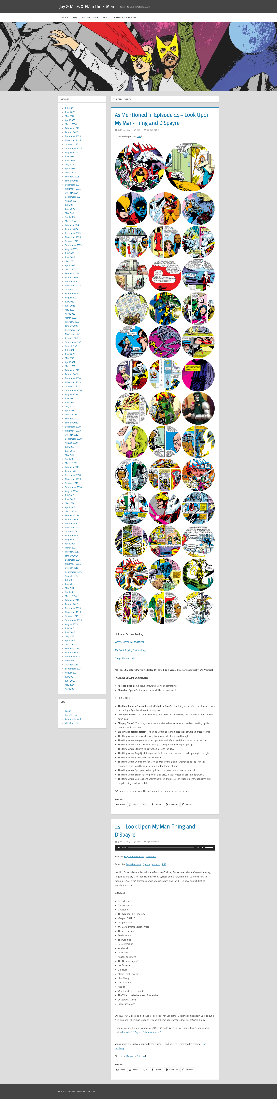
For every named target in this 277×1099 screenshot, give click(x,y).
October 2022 (71, 289)
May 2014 (69, 684)
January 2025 (71, 180)
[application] (165, 848)
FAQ (75, 17)
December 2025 (73, 136)
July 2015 (69, 628)
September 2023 (73, 245)
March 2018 (71, 511)
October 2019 (71, 434)
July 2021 (69, 350)
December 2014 (73, 656)
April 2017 (70, 543)
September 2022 (73, 293)
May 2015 (69, 636)
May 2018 (69, 503)
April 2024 (70, 216)
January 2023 (71, 277)
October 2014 (71, 664)
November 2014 (73, 660)
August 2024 (71, 200)
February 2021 (72, 370)
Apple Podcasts (133, 864)
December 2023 (73, 233)
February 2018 (72, 515)
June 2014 (70, 680)
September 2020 (73, 390)
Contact (64, 17)
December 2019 (73, 426)
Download (151, 856)
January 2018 (71, 519)
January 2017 (71, 555)
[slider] (209, 847)
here (139, 136)
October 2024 (71, 192)
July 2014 (69, 676)
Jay (138, 129)
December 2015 (73, 608)
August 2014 (71, 672)
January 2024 (71, 229)
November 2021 (73, 333)
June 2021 (70, 354)
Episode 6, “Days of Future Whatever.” (141, 1032)
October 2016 (71, 567)
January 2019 (71, 471)
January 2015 (71, 652)
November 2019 (73, 430)
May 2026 (69, 116)
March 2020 (71, 414)
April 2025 (70, 168)
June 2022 (70, 305)
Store (105, 17)
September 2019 (73, 438)
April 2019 (70, 458)
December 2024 (73, 184)
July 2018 (69, 495)
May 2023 (69, 261)
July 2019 (69, 446)
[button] (140, 167)
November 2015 (73, 612)
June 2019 (70, 450)
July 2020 (69, 398)
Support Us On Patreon (125, 17)
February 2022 (72, 321)
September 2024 (73, 196)
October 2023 (71, 241)
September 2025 (73, 148)
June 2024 (70, 208)
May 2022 (69, 309)
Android (156, 864)
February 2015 (72, 648)
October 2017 (71, 531)
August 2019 (71, 442)
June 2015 (70, 632)
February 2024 (72, 225)
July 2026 (69, 108)
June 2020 (70, 402)
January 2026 (71, 132)
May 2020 (69, 406)
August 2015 (71, 624)
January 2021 (71, 374)
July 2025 (69, 156)
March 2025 (71, 172)
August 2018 (71, 491)
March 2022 (70, 317)
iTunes (129, 1056)
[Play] (118, 847)
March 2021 (70, 366)
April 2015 (70, 640)
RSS (164, 864)
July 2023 (69, 253)
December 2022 (73, 281)
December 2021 (73, 329)
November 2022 (73, 285)
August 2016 (71, 575)
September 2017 (73, 535)
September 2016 (73, 571)
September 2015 (73, 620)
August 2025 (71, 152)
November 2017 (73, 527)
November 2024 (73, 188)
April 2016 (70, 592)
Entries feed (71, 714)
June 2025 (70, 160)
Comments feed (73, 718)
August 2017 (71, 539)
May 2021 (69, 358)
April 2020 (70, 410)
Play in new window (134, 856)
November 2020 (73, 382)
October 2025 (71, 144)
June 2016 (70, 583)
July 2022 (69, 301)
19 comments (153, 841)
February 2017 (72, 551)
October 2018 (71, 483)
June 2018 (70, 499)
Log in (68, 710)
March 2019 (71, 462)
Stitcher (141, 1056)
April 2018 (70, 507)
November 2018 (73, 479)
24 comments (153, 129)
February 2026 (72, 128)
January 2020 (71, 422)
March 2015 (71, 644)
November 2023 (73, 237)
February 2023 (72, 273)
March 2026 (71, 124)
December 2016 (73, 559)
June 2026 (70, 112)
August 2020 (71, 394)
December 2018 (73, 475)
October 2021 (71, 337)
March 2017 (70, 547)
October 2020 (71, 386)
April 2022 (70, 313)
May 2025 (69, 164)
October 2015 (71, 616)
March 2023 (70, 269)
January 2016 (71, 604)
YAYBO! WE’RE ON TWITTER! (129, 642)
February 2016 (72, 600)
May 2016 (69, 588)
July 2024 (69, 204)
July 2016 (69, 579)
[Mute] (203, 847)
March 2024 (71, 221)
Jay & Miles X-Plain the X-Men (87, 6)
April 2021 (70, 362)
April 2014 (70, 688)
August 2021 (71, 346)
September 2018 (73, 487)
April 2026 (70, 120)
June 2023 (70, 257)
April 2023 (70, 265)
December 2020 (73, 378)
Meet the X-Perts (90, 17)
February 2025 (72, 176)
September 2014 (73, 668)
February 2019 (72, 467)
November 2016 (73, 563)
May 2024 (69, 212)
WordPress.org (72, 722)
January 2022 (71, 325)
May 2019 (69, 454)
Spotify (146, 864)
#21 (125, 658)
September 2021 (73, 342)
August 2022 (71, 297)
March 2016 (71, 596)
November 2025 (73, 140)
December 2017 (73, 523)
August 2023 (71, 249)
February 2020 (72, 418)
